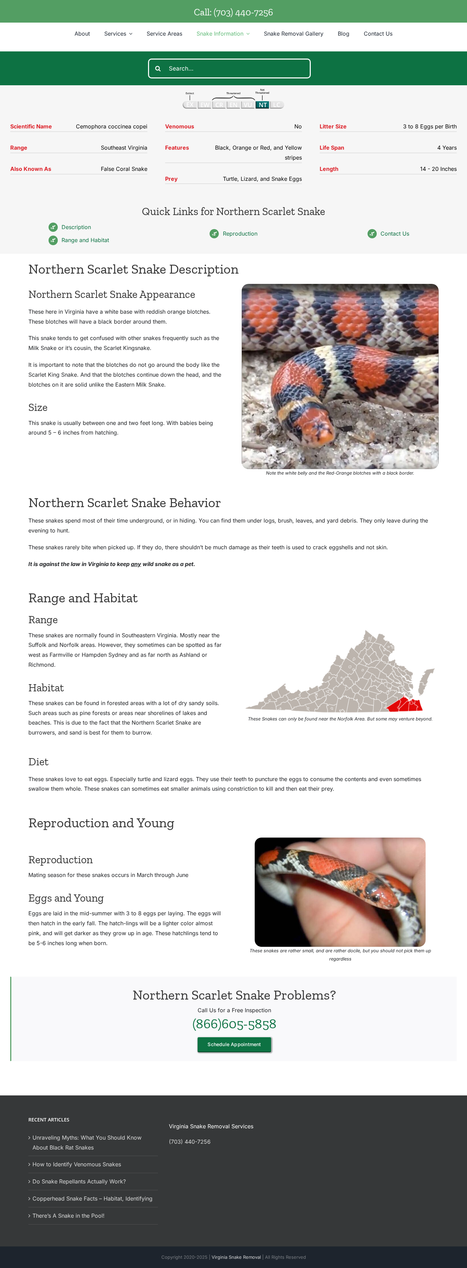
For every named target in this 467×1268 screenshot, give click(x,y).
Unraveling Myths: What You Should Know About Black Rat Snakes (87, 1142)
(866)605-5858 (234, 1023)
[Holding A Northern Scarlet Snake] (340, 840)
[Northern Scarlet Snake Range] (340, 630)
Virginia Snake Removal (237, 1257)
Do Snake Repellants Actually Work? (79, 1181)
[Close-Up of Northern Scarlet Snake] (340, 286)
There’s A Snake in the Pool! (68, 1215)
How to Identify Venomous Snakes (76, 1164)
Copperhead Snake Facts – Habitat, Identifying (92, 1198)
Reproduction (240, 233)
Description (76, 227)
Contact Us (395, 233)
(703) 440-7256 (243, 12)
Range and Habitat (85, 240)
